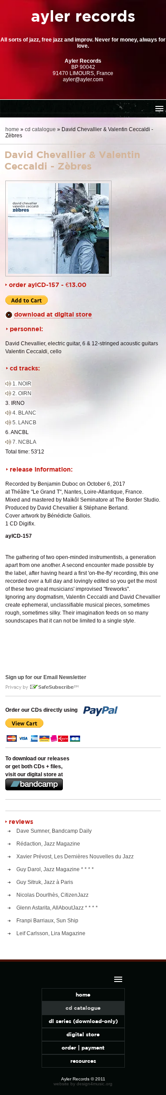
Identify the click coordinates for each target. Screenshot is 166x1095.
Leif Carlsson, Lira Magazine (50, 933)
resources (83, 1060)
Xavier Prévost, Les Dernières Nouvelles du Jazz (75, 856)
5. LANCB (24, 422)
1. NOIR (21, 384)
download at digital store (53, 314)
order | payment (83, 1047)
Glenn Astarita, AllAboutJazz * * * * (57, 908)
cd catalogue (40, 129)
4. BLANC (24, 413)
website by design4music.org (83, 1083)
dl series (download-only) (83, 1021)
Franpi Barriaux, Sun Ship (47, 921)
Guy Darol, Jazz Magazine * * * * (55, 869)
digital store (83, 1034)
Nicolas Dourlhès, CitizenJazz (52, 895)
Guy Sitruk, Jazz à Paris (44, 882)
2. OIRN (21, 393)
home (12, 129)
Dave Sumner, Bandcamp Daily (54, 831)
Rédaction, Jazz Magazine (48, 844)
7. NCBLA (24, 442)
